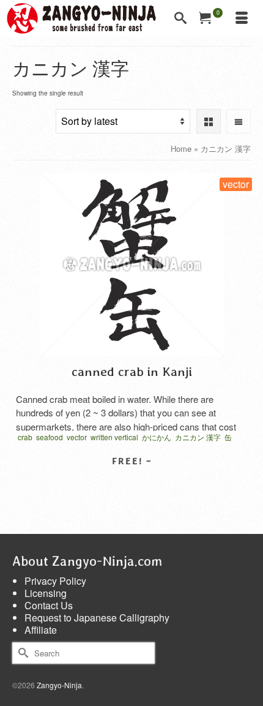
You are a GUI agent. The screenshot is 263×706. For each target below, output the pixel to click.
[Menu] (241, 18)
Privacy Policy (55, 581)
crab (25, 437)
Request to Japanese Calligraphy (96, 617)
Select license (132, 482)
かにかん (156, 437)
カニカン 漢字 (198, 437)
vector (77, 437)
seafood (49, 437)
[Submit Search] (21, 653)
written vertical (114, 437)
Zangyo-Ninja (59, 685)
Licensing (45, 593)
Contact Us (48, 605)
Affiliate (40, 630)
